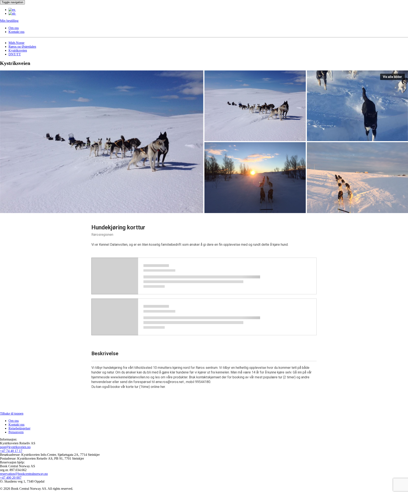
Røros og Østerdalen (22, 46)
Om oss (13, 28)
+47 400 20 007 (10, 477)
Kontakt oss (16, 32)
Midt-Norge (16, 43)
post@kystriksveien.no (15, 447)
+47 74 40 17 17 (11, 451)
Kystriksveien (17, 50)
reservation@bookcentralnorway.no (24, 474)
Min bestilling (9, 20)
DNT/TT (14, 54)
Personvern (16, 432)
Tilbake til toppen (11, 413)
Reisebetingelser (19, 428)
